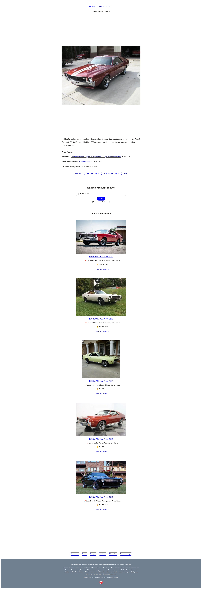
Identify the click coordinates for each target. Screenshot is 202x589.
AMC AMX (114, 173)
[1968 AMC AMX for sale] (101, 253)
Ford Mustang (125, 554)
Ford (83, 554)
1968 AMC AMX (92, 173)
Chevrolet (74, 554)
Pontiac (102, 554)
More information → (102, 269)
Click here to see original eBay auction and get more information (96, 157)
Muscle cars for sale (101, 7)
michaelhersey (84, 162)
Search (101, 198)
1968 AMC (78, 173)
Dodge (92, 554)
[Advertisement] (101, 29)
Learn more (112, 574)
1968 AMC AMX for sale (101, 256)
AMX (124, 173)
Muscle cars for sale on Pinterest (108, 577)
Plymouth (112, 554)
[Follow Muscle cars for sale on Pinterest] (101, 583)
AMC (104, 173)
